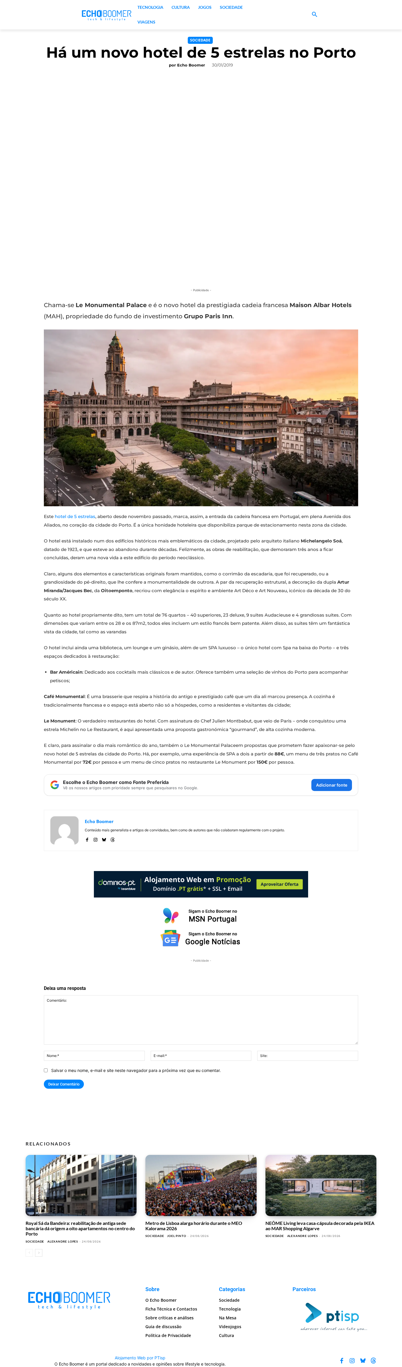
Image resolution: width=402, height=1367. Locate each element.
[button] (315, 15)
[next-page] (38, 1253)
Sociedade (200, 40)
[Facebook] (87, 838)
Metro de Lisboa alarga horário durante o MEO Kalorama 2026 (193, 1225)
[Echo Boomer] (106, 15)
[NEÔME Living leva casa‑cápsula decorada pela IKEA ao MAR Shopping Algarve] (320, 1185)
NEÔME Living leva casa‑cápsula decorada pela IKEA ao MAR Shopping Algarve (319, 1225)
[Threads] (112, 838)
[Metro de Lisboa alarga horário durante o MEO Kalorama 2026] (200, 1185)
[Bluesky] (104, 838)
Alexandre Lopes (62, 1241)
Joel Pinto (176, 1236)
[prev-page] (29, 1253)
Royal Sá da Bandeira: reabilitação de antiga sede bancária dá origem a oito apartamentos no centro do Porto (80, 1228)
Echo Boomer (191, 65)
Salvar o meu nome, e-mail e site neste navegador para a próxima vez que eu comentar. (136, 1070)
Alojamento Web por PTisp (140, 1357)
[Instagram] (95, 838)
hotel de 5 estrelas (75, 516)
